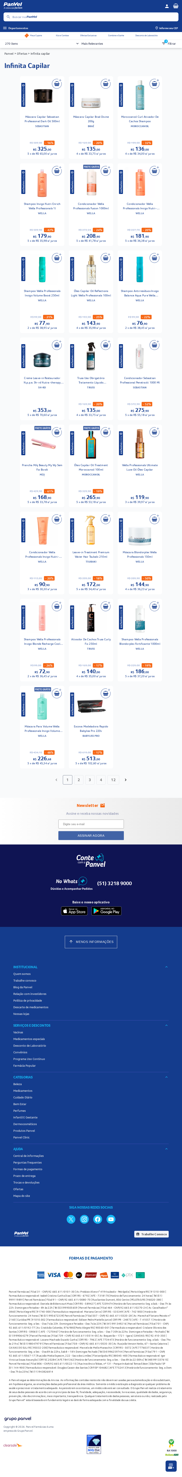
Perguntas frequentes (27, 1162)
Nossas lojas (21, 1014)
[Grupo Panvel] (18, 1419)
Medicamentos (22, 1091)
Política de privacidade (27, 1000)
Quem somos (22, 974)
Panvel (9, 54)
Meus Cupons (36, 35)
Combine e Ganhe (116, 35)
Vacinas (18, 1032)
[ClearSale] (13, 1445)
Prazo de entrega (24, 1176)
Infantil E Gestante (25, 1117)
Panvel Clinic (21, 1137)
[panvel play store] (106, 910)
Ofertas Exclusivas (88, 35)
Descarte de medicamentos (30, 1007)
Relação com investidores (29, 994)
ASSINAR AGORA (91, 835)
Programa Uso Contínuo (29, 1059)
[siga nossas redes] (71, 1219)
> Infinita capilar (38, 54)
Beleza (17, 1084)
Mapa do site (21, 1196)
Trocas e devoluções (26, 1182)
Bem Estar (19, 1104)
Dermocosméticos (25, 1124)
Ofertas (18, 1189)
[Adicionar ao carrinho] (57, 84)
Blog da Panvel (22, 987)
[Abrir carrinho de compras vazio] (175, 5)
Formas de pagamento (27, 1169)
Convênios (20, 1052)
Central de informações (28, 1156)
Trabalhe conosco (24, 980)
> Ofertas (20, 54)
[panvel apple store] (74, 910)
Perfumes (19, 1111)
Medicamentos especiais (29, 1039)
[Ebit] (94, 1445)
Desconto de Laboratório (146, 35)
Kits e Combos (62, 35)
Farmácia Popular (24, 1066)
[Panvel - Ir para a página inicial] (83, 6)
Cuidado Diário (22, 1097)
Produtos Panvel (24, 1131)
